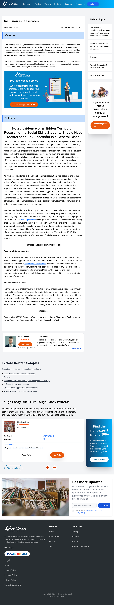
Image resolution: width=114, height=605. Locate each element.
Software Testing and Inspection (16, 384)
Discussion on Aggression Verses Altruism (21, 388)
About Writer (27, 455)
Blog (51, 546)
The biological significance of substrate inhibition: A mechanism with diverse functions (100, 32)
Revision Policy (10, 575)
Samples (75, 536)
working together (28, 220)
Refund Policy (10, 570)
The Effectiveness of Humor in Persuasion (20, 391)
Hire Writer (57, 455)
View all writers (13, 468)
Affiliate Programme (80, 546)
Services (52, 541)
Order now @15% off (22, 104)
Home (51, 531)
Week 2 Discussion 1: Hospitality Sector (98, 66)
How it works (54, 536)
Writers (75, 541)
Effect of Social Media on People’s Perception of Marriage (99, 46)
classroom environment (35, 264)
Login (92, 4)
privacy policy (80, 512)
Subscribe (104, 505)
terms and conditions (95, 510)
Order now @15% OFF (100, 125)
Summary (94, 57)
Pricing (75, 531)
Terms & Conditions (12, 585)
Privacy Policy (10, 580)
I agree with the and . (91, 511)
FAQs (6, 565)
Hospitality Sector (97, 76)
